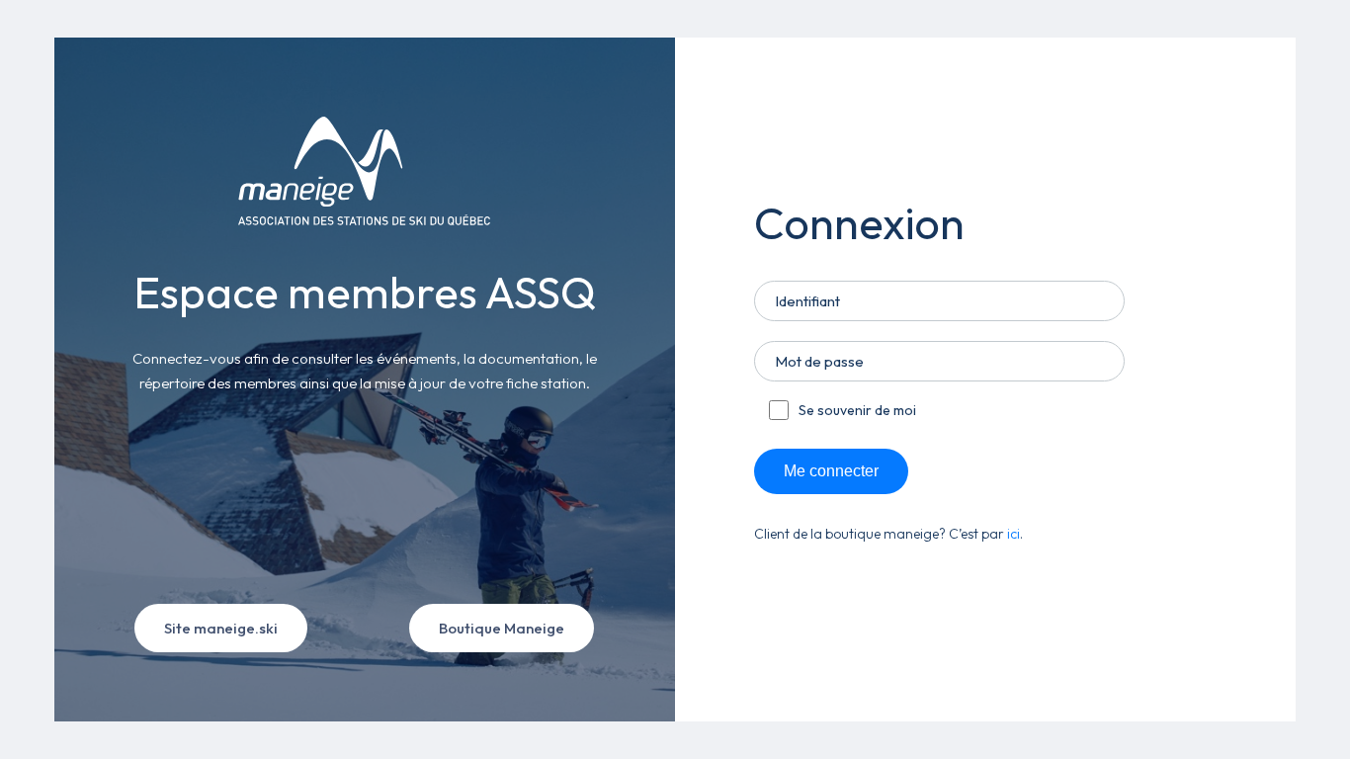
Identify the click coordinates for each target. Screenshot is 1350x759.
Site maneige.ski (221, 628)
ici (1013, 534)
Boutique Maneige (501, 628)
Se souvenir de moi (857, 410)
